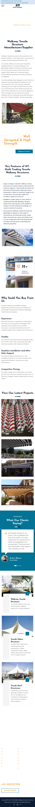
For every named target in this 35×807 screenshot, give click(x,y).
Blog (4, 751)
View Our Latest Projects (17, 393)
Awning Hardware (25, 754)
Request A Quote (24, 151)
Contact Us (23, 751)
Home (9, 25)
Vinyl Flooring (24, 757)
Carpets (22, 763)
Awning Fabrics (8, 763)
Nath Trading (18, 800)
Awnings (5, 754)
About (21, 749)
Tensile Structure (8, 757)
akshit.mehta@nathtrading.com (18, 729)
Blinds (21, 760)
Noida (21, 768)
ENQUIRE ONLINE (10, 790)
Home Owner (14, 560)
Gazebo (5, 760)
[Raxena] (17, 4)
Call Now (8, 151)
